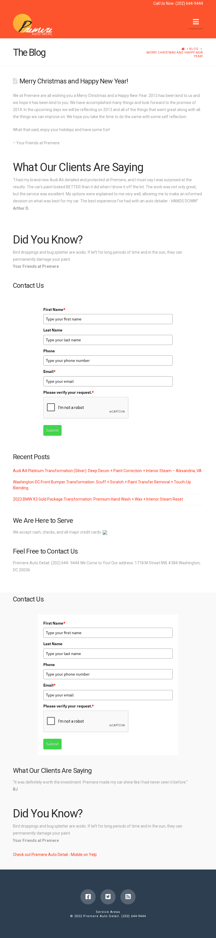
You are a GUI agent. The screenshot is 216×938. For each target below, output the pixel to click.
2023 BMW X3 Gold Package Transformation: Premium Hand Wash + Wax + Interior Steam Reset (98, 499)
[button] (196, 21)
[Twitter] (108, 896)
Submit (52, 430)
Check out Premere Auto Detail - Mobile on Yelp (55, 854)
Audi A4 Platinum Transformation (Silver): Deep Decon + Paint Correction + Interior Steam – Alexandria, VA (107, 470)
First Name (54, 309)
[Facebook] (88, 896)
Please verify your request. (68, 392)
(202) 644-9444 (189, 3)
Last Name (52, 330)
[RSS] (128, 896)
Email (49, 371)
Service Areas (108, 912)
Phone (49, 350)
